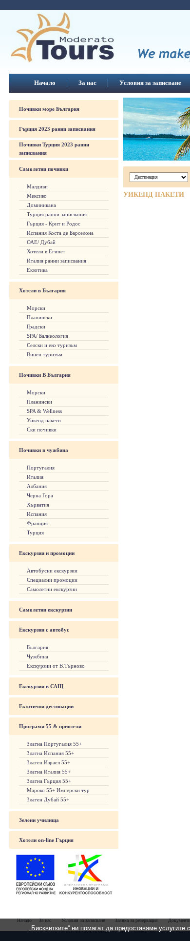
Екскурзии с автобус (44, 630)
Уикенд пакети (44, 420)
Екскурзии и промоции (47, 553)
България (37, 647)
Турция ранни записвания (57, 214)
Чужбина (37, 656)
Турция (35, 532)
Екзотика (37, 270)
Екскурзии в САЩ (41, 686)
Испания (37, 514)
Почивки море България (49, 109)
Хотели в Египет (46, 251)
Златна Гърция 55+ (49, 781)
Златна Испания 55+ (50, 753)
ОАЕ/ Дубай (41, 242)
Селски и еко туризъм (52, 345)
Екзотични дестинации (46, 706)
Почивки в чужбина (43, 450)
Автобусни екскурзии (52, 570)
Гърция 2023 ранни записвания (57, 129)
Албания (37, 486)
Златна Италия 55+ (49, 772)
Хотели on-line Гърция (46, 840)
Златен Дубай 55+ (48, 799)
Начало (45, 82)
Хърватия (38, 505)
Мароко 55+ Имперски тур (58, 790)
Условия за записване (150, 82)
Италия (35, 477)
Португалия (41, 467)
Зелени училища (39, 820)
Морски (36, 308)
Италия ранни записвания (56, 261)
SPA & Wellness (44, 411)
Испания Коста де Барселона (60, 233)
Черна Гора (40, 495)
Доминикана (41, 205)
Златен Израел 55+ (48, 762)
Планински (39, 317)
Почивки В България (45, 375)
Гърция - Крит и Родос (53, 223)
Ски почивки (42, 429)
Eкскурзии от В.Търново (56, 666)
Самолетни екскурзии (52, 589)
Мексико (37, 196)
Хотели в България (42, 290)
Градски (36, 326)
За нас (87, 82)
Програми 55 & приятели (50, 726)
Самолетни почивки (43, 169)
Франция (37, 523)
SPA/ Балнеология (47, 336)
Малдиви (37, 186)
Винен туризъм (44, 354)
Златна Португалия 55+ (54, 744)
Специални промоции (52, 580)
